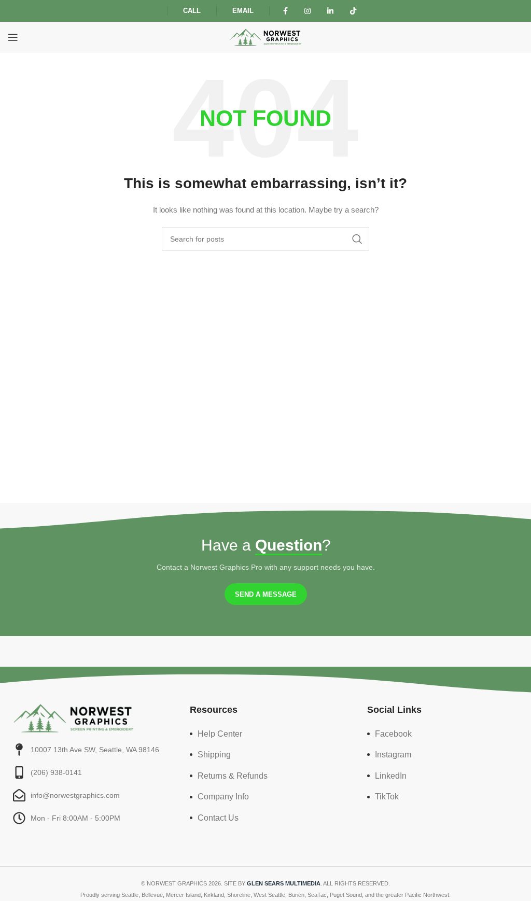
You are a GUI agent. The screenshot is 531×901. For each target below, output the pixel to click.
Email (243, 11)
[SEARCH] (357, 239)
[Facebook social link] (285, 11)
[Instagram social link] (307, 11)
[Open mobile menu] (13, 37)
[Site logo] (265, 37)
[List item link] (265, 734)
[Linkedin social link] (330, 11)
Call (192, 11)
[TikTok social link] (353, 11)
